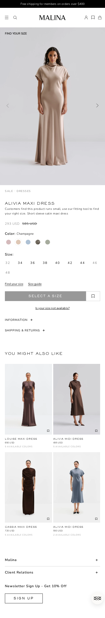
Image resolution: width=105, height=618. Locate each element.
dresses (24, 191)
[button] (15, 18)
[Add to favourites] (93, 296)
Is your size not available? (52, 308)
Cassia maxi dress (21, 527)
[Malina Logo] (52, 17)
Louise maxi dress (21, 439)
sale (9, 191)
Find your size (14, 284)
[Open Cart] (100, 18)
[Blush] (8, 242)
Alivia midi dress (68, 439)
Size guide (35, 284)
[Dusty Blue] (28, 242)
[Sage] (47, 242)
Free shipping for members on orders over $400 (53, 4)
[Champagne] (18, 242)
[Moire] (38, 242)
